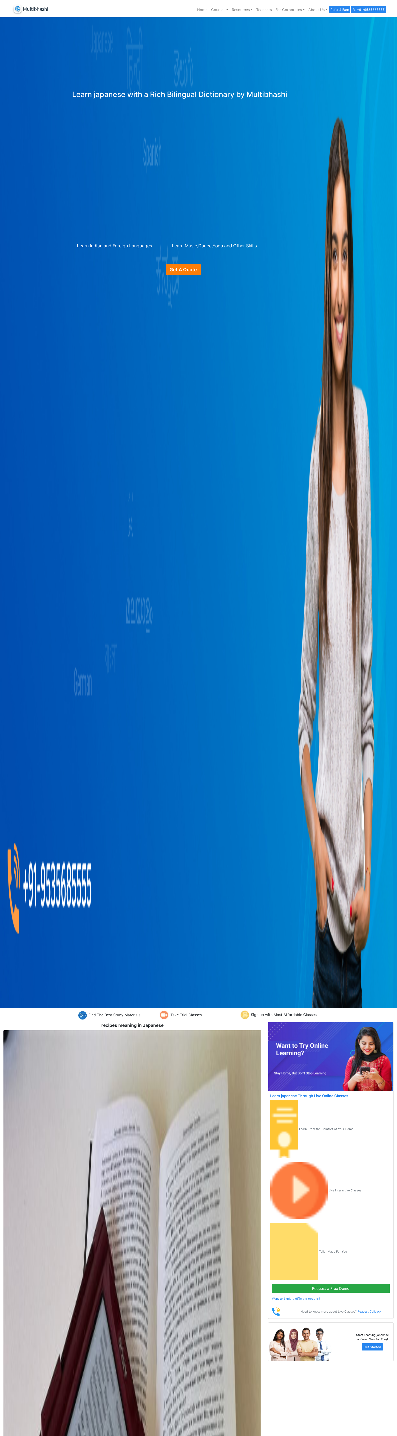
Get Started (372, 1347)
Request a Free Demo (330, 1288)
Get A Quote (183, 269)
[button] (219, 9)
